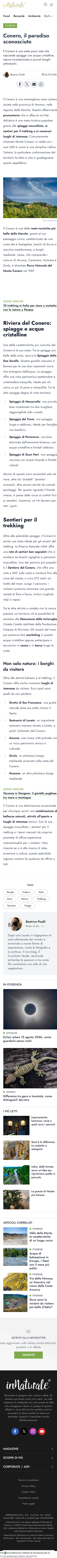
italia (41, 892)
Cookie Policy (28, 1492)
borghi (10, 892)
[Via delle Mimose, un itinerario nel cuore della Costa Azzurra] (15, 1282)
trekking (41, 899)
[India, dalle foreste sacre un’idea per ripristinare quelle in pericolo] (16, 1175)
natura (24, 899)
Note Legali (29, 1503)
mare (10, 899)
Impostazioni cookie (28, 1498)
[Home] (14, 5)
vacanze (11, 905)
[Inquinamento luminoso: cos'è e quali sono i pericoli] (16, 1125)
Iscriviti (28, 1355)
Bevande (19, 16)
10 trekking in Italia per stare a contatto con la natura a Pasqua (30, 307)
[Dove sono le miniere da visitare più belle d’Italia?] (15, 1303)
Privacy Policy (28, 1486)
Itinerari (10, 25)
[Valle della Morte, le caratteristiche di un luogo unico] (15, 1236)
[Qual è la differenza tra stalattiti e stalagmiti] (16, 1150)
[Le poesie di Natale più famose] (16, 1199)
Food (6, 16)
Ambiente (34, 16)
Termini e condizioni (28, 1480)
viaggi (27, 905)
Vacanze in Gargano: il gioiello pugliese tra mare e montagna (30, 795)
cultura (26, 892)
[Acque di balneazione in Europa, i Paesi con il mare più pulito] (15, 1257)
